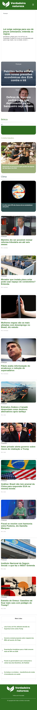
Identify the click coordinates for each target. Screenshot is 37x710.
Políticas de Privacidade (18, 695)
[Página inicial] (18, 689)
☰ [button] (33, 4)
